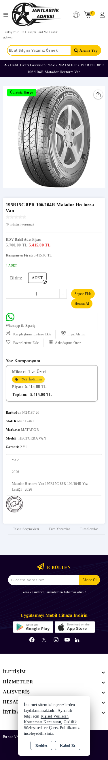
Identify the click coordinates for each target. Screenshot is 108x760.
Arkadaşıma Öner (68, 343)
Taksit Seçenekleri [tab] (26, 529)
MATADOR (30, 430)
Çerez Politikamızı (65, 728)
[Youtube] (67, 639)
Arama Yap (88, 50)
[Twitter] (44, 640)
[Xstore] (36, 14)
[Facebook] (32, 640)
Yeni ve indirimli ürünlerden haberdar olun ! (54, 592)
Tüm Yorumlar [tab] (59, 529)
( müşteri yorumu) (20, 224)
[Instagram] (56, 640)
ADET (37, 278)
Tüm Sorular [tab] (89, 529)
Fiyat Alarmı (76, 334)
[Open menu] (7, 15)
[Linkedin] (77, 640)
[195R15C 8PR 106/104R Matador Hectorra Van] (54, 137)
